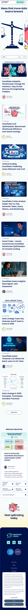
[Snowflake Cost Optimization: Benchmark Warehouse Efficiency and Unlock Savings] (14, 122)
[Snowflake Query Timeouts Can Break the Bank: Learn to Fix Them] (14, 353)
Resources (14, 568)
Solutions (14, 562)
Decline (14, 604)
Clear (19, 57)
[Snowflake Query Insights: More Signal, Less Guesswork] (14, 278)
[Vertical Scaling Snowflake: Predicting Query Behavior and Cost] (14, 160)
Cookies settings (14, 597)
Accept (14, 601)
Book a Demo (20, 2)
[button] (26, 2)
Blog (14, 565)
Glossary (14, 571)
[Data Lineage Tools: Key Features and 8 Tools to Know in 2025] (14, 315)
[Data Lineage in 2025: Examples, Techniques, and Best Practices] (14, 390)
